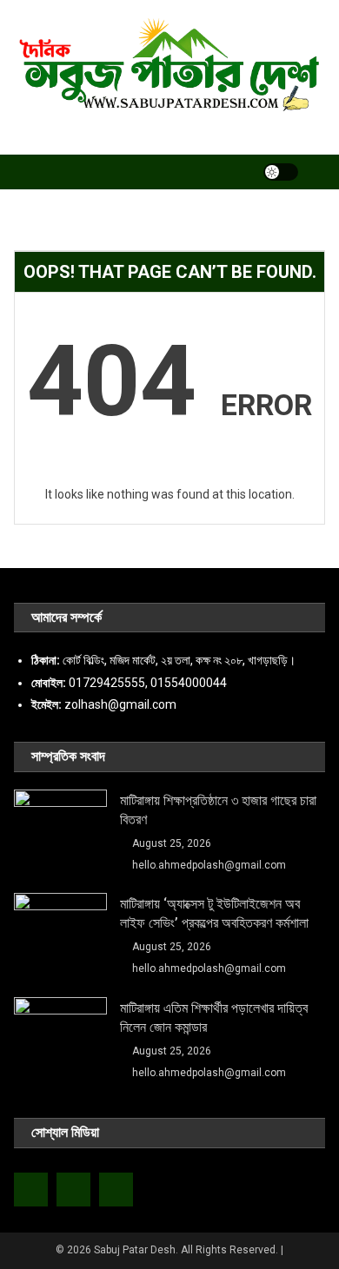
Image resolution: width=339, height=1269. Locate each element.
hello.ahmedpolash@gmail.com (209, 865)
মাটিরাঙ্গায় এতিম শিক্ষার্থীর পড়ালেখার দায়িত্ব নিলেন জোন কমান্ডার (214, 1017)
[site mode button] (280, 172)
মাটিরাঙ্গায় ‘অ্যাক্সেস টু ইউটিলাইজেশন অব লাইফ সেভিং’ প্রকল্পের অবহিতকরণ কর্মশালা (214, 913)
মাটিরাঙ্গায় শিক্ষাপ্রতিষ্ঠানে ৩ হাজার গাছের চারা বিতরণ (218, 810)
